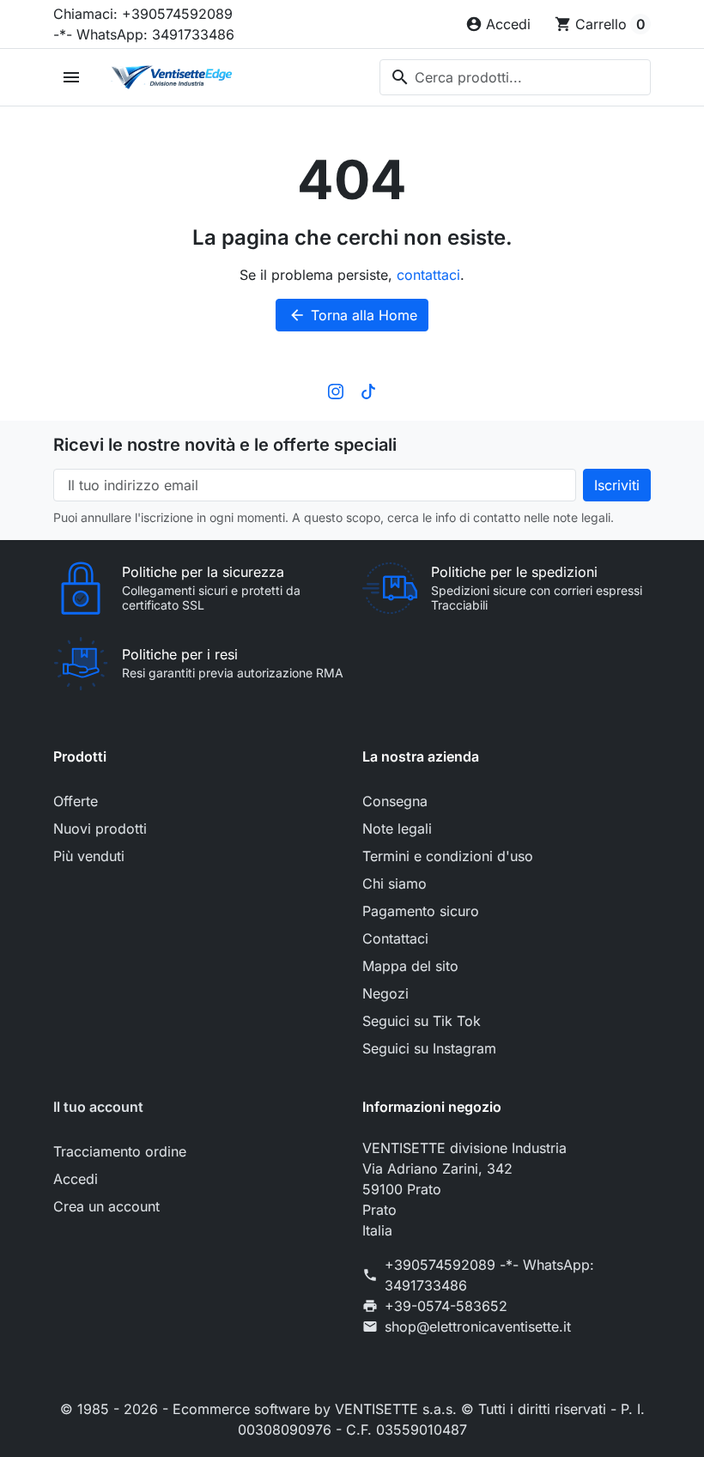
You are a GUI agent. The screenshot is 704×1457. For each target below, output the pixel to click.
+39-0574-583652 (446, 1305)
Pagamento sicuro (420, 911)
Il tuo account (98, 1106)
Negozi (385, 993)
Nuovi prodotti (100, 828)
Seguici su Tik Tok (421, 1020)
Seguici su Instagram (429, 1048)
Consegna (395, 801)
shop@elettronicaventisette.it (478, 1326)
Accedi (75, 1178)
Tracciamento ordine (119, 1151)
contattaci (428, 274)
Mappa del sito (410, 965)
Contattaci (395, 938)
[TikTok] (368, 389)
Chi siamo (394, 883)
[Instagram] (335, 389)
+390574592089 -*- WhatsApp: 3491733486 (489, 1275)
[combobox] (515, 77)
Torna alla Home (352, 315)
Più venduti (88, 856)
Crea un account (106, 1206)
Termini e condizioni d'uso (447, 856)
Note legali (397, 828)
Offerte (75, 801)
